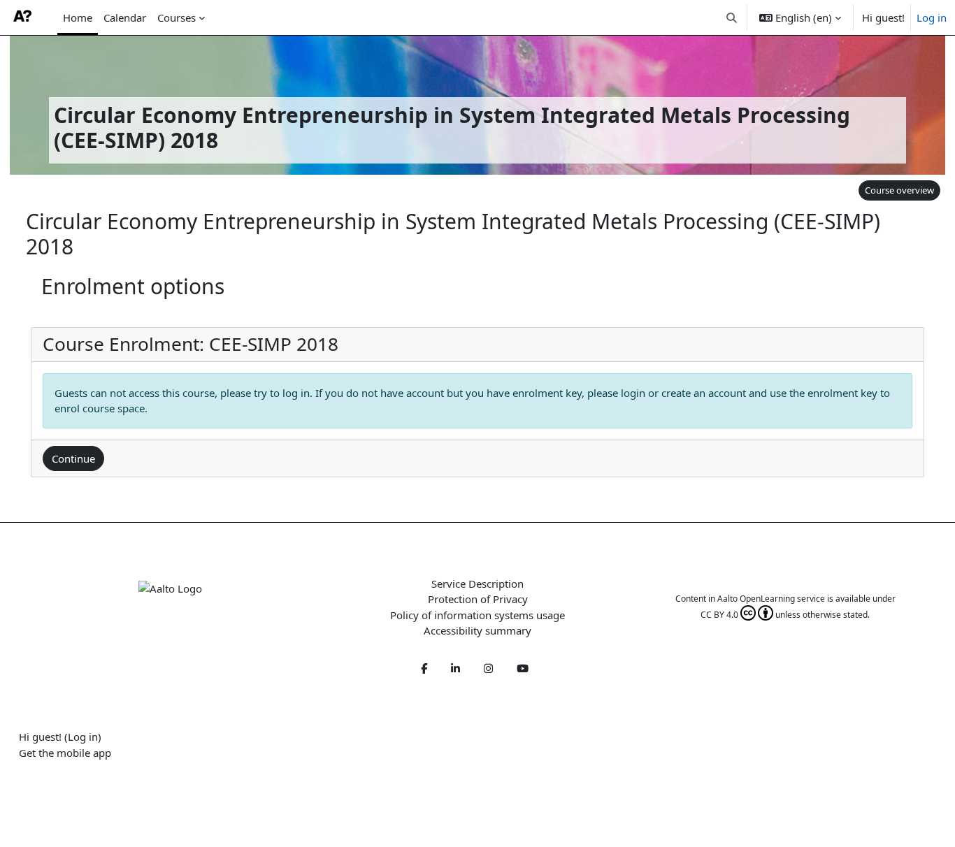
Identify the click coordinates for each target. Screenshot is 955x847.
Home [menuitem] (77, 17)
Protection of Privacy (478, 599)
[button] (732, 17)
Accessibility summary (477, 630)
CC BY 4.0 (719, 615)
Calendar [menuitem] (124, 17)
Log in (932, 17)
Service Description (477, 584)
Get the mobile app (65, 753)
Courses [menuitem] (176, 17)
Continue (73, 458)
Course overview (899, 190)
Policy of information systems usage (477, 615)
